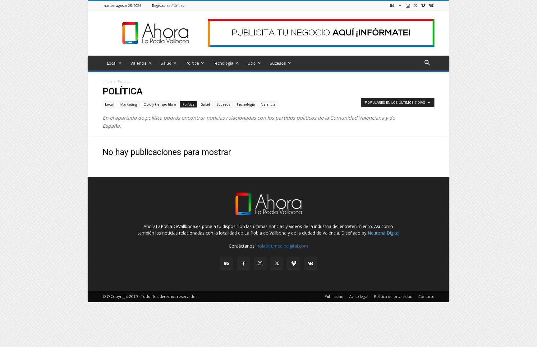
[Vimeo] (423, 5)
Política (192, 63)
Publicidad (334, 296)
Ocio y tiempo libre (160, 104)
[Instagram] (407, 5)
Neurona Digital (383, 233)
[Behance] (392, 5)
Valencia (139, 63)
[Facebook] (400, 5)
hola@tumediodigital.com (282, 246)
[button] (427, 63)
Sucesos (278, 63)
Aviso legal (358, 296)
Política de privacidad (393, 296)
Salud (166, 63)
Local (112, 63)
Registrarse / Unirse (168, 5)
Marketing (128, 104)
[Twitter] (415, 5)
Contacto (426, 296)
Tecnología (223, 63)
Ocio (251, 63)
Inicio (107, 81)
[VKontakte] (431, 5)
